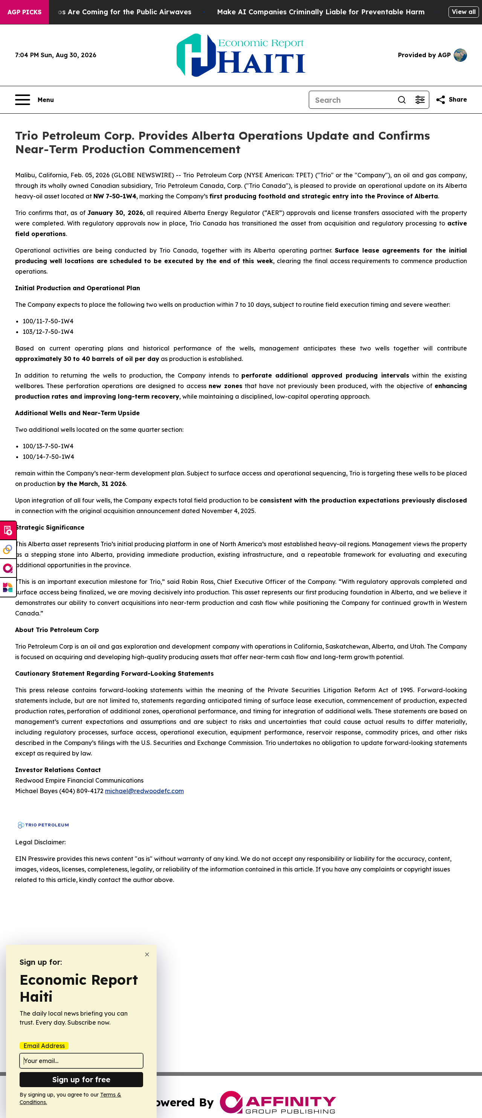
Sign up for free (81, 1079)
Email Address (44, 1045)
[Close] (147, 954)
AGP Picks (24, 12)
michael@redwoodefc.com (144, 791)
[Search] (402, 99)
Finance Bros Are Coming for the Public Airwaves (106, 12)
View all (464, 11)
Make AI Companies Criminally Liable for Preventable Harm (321, 12)
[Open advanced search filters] (420, 99)
